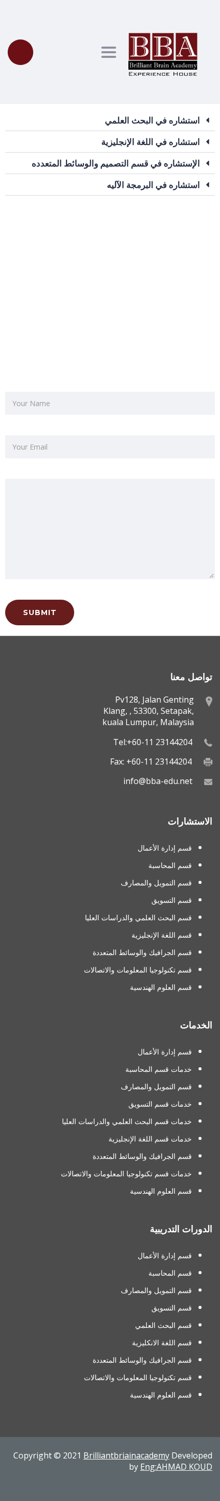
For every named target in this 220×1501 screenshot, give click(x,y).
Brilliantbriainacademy (126, 1455)
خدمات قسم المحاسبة (158, 1069)
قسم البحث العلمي (163, 1325)
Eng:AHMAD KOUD (176, 1466)
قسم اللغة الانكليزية (162, 1342)
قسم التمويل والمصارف (156, 882)
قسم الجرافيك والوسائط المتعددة (142, 952)
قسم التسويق (171, 900)
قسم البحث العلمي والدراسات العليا (138, 917)
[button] (110, 120)
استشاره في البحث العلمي (152, 120)
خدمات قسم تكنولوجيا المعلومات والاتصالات (126, 1173)
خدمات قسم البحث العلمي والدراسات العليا (127, 1121)
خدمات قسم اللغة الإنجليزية (150, 1139)
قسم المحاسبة (170, 865)
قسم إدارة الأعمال (165, 848)
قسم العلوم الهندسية (161, 987)
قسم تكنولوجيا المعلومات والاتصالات (138, 970)
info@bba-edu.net (157, 781)
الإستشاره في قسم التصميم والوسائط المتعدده (116, 163)
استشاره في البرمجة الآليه (153, 185)
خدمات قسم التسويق (160, 1104)
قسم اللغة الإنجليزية (161, 935)
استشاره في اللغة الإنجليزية (150, 141)
